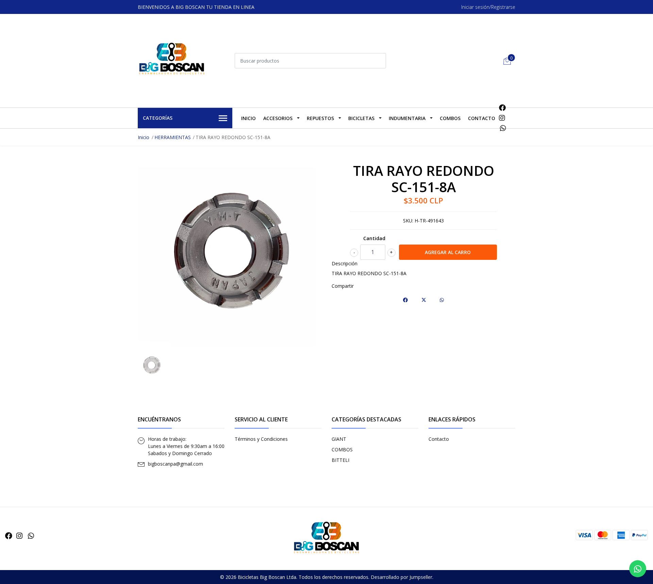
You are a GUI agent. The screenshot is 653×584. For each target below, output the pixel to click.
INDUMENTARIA (407, 118)
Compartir (343, 286)
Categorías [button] (157, 118)
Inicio (248, 118)
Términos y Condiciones (261, 439)
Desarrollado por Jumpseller (401, 577)
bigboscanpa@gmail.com (175, 464)
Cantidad (374, 238)
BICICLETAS (361, 118)
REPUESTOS (320, 118)
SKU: (408, 220)
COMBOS (450, 118)
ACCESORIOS (277, 118)
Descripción (344, 263)
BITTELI (340, 460)
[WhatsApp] (503, 128)
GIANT (339, 439)
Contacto (481, 118)
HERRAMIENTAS (172, 137)
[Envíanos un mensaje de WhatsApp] (637, 568)
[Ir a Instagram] (502, 117)
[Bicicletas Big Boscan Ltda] (172, 60)
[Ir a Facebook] (502, 107)
